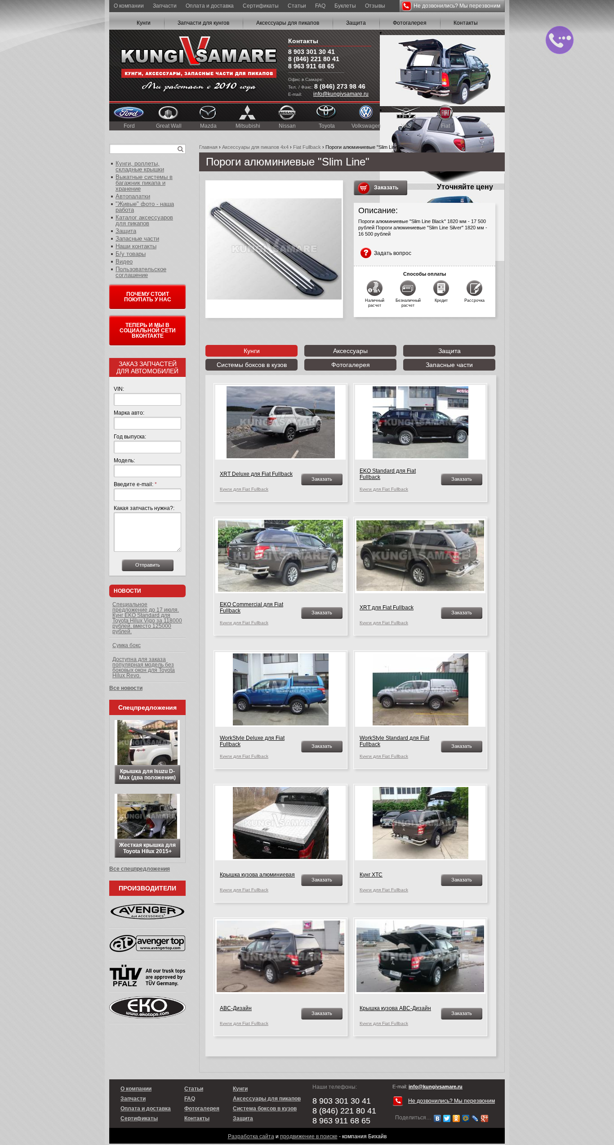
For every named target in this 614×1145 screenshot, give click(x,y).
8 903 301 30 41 (311, 52)
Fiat (445, 126)
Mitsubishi (248, 126)
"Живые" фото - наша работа (145, 207)
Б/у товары (131, 254)
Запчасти (165, 6)
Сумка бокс (126, 645)
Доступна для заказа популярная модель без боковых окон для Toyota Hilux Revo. (143, 667)
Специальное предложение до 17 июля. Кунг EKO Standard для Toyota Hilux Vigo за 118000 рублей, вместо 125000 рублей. (147, 618)
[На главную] (198, 65)
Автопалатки (133, 196)
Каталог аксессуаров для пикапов (144, 220)
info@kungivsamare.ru (341, 94)
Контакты (466, 23)
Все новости (125, 688)
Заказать (386, 187)
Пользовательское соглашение (141, 272)
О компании (129, 6)
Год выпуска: (130, 436)
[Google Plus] (484, 1118)
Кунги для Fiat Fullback (244, 489)
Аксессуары (350, 350)
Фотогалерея (410, 23)
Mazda (208, 126)
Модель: (124, 460)
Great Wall (169, 126)
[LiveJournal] (475, 1118)
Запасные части (449, 364)
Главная (208, 147)
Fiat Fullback (307, 147)
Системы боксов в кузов (252, 364)
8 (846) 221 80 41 (313, 59)
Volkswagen (366, 126)
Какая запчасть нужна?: (144, 508)
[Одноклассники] (456, 1118)
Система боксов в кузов (265, 1108)
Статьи (297, 6)
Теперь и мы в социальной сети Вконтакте (148, 330)
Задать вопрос (392, 253)
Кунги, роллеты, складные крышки (140, 166)
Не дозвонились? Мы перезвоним (457, 6)
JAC (485, 126)
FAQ (320, 6)
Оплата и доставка (210, 6)
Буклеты (345, 6)
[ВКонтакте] (437, 1118)
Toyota (327, 126)
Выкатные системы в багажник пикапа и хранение (144, 183)
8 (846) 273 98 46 (339, 86)
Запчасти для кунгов (203, 23)
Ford (129, 126)
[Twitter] (447, 1118)
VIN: (119, 389)
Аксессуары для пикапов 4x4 (255, 147)
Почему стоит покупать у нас (147, 297)
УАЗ (406, 126)
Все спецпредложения (139, 869)
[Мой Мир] (466, 1118)
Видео (124, 261)
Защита (356, 23)
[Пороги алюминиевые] (274, 249)
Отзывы (375, 6)
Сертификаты (261, 6)
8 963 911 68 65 (311, 66)
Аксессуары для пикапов (287, 23)
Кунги (144, 23)
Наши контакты (136, 246)
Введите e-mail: (135, 484)
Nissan (287, 126)
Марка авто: (129, 413)
